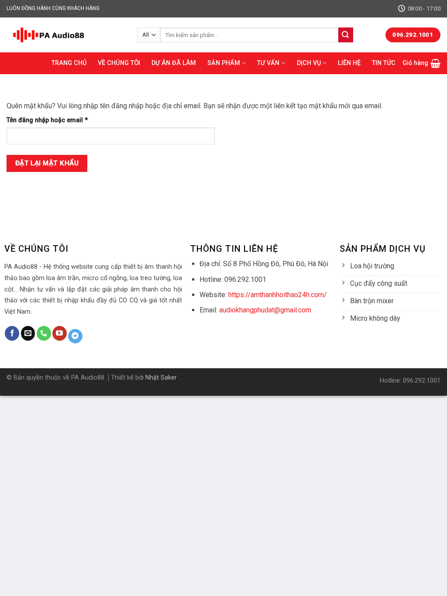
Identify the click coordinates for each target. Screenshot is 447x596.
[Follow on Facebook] (12, 333)
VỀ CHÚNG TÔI (119, 63)
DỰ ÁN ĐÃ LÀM (173, 63)
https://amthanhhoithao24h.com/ (277, 295)
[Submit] (345, 34)
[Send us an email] (28, 333)
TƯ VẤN (268, 63)
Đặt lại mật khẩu (47, 163)
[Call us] (44, 333)
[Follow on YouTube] (59, 333)
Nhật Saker (161, 377)
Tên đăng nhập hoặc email (54, 120)
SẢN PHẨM (223, 63)
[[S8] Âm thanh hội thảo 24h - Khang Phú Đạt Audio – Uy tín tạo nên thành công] (65, 34)
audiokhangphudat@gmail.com (265, 310)
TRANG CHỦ (69, 63)
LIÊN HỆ (349, 63)
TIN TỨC (383, 63)
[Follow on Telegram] (75, 336)
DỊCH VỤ (309, 63)
